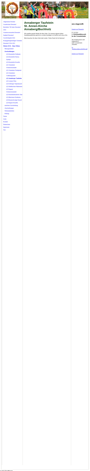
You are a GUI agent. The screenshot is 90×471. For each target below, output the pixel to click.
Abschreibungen (9, 108)
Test (4, 130)
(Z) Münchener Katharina (13, 97)
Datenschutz (6, 124)
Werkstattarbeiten (9, 111)
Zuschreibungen (9, 51)
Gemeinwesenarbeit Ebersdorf (11, 32)
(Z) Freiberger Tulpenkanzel (14, 84)
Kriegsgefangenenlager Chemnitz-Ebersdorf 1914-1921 (12, 42)
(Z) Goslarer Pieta (11, 81)
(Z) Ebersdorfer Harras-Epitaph (12, 58)
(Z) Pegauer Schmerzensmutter (11, 90)
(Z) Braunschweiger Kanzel (14, 100)
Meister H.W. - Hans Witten (11, 46)
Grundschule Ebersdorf (9, 24)
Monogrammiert (9, 48)
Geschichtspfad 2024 (9, 38)
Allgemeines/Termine (9, 21)
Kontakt (5, 121)
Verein (5, 116)
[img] (12, 9)
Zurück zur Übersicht (78, 29)
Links (4, 119)
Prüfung (7, 113)
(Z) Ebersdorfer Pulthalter (13, 54)
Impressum (6, 127)
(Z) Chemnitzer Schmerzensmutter (11, 66)
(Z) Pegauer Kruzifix (12, 102)
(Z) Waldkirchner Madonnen (14, 86)
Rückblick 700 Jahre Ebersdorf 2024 (11, 28)
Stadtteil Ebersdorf (8, 35)
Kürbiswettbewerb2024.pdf (79, 49)
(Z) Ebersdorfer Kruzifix (13, 62)
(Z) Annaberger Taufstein (14, 78)
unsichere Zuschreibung (11, 105)
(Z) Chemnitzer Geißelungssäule (10, 74)
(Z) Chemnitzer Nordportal (13, 70)
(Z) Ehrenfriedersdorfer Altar (14, 94)
